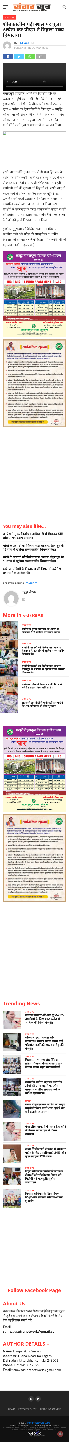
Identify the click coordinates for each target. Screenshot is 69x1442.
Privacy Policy (27, 1409)
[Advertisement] (34, 1247)
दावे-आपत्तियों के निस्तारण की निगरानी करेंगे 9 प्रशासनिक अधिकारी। (32, 571)
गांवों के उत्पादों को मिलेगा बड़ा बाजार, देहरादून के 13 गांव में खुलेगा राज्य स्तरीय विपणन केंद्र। (33, 547)
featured (32, 583)
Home (11, 1409)
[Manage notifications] (60, 1434)
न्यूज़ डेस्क (23, 43)
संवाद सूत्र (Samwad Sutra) (39, 1422)
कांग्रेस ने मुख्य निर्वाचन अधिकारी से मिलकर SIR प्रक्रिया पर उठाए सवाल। (33, 536)
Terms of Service (50, 1409)
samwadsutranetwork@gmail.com (30, 1331)
